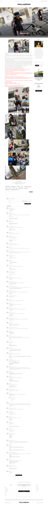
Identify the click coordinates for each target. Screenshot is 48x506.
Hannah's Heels (11, 210)
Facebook (17, 350)
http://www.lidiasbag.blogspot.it (12, 468)
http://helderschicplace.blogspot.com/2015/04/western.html (16, 373)
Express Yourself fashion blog (28, 186)
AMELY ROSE (10, 240)
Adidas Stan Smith (8, 186)
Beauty (5, 487)
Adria (14, 398)
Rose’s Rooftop (11, 419)
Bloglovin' (19, 350)
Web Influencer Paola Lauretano (14, 189)
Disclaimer (37, 490)
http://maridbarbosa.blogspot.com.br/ (13, 223)
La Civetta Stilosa (11, 315)
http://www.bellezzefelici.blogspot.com (13, 218)
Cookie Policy (37, 488)
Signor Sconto (7, 76)
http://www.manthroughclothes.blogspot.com (14, 426)
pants (17, 182)
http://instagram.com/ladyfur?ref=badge (13, 461)
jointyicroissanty (11, 293)
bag (21, 183)
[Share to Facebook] (29, 191)
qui (19, 66)
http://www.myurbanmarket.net (12, 386)
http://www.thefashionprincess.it (12, 283)
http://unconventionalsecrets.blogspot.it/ (16, 288)
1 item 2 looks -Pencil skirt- (15, 362)
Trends (5, 495)
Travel (24, 31)
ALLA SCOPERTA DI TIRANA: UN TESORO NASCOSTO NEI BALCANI (39, 79)
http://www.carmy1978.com (12, 229)
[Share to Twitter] (30, 191)
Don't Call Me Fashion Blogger (12, 350)
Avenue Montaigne (13, 186)
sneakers (24, 182)
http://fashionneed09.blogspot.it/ (13, 345)
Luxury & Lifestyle (6, 490)
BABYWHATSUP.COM (11, 380)
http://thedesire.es (11, 305)
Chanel (22, 186)
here (15, 85)
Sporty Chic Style (7, 189)
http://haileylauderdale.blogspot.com (13, 262)
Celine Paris (18, 186)
